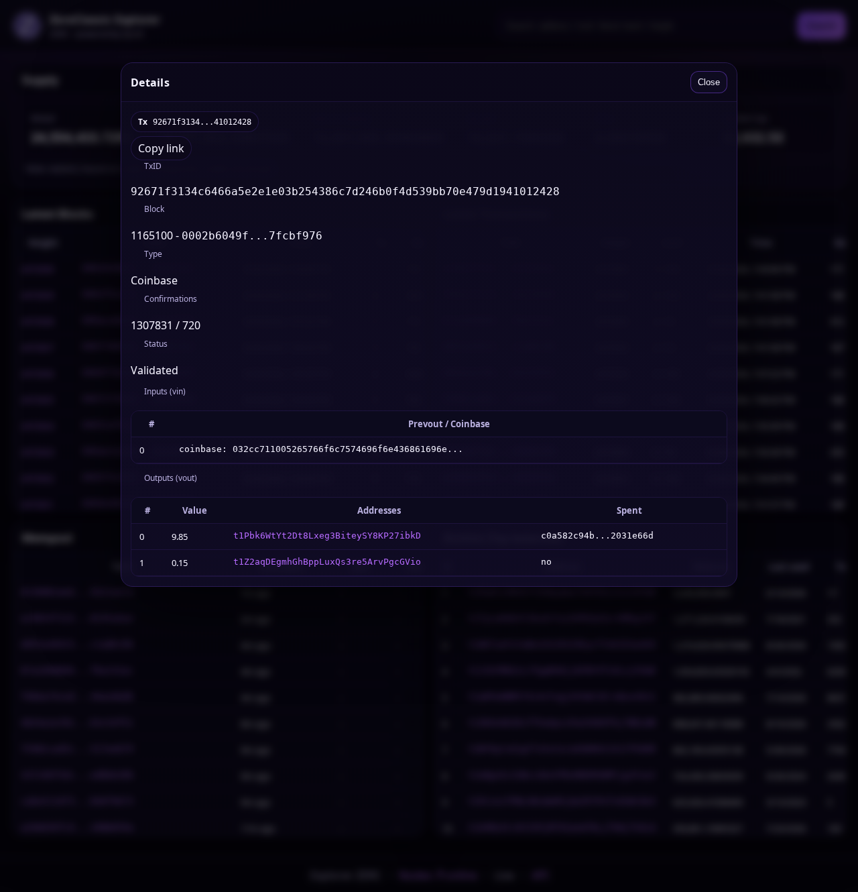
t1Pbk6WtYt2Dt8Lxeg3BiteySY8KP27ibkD (327, 536)
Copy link (161, 148)
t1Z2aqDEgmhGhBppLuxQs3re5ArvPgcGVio (327, 562)
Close (709, 82)
